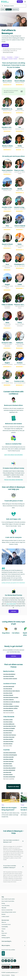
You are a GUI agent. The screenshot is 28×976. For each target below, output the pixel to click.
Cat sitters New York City (9, 726)
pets (3, 805)
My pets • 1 (8, 9)
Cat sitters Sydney (8, 721)
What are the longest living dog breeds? (9, 809)
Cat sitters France (7, 765)
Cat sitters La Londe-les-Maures (11, 701)
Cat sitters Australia (8, 757)
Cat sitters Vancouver (8, 737)
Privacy (13, 975)
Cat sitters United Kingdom (10, 755)
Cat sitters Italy (7, 772)
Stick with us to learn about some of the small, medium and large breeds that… (10, 815)
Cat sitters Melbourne (8, 724)
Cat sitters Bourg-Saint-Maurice (11, 691)
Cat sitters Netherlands (9, 770)
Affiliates (4, 935)
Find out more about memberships (13, 479)
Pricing (3, 903)
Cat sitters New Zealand (9, 768)
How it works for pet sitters (8, 901)
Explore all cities (13, 787)
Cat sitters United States (9, 752)
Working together (6, 937)
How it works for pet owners (8, 899)
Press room (4, 933)
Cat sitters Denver (7, 743)
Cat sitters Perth (7, 732)
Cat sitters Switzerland (9, 776)
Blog (3, 931)
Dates (2, 9)
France (16, 57)
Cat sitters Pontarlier (8, 676)
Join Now (20, 1)
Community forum (6, 924)
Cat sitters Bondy (7, 688)
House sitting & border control (9, 912)
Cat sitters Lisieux (7, 704)
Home (3, 57)
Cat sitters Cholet (7, 693)
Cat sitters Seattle (8, 739)
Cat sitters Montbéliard (9, 674)
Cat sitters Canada (8, 759)
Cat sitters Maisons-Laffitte (10, 708)
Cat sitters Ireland (7, 774)
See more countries (8, 779)
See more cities (7, 746)
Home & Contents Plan (7, 910)
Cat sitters (10, 57)
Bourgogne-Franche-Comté (9, 59)
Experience (15, 9)
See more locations (8, 712)
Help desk (4, 907)
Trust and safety (6, 905)
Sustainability (5, 926)
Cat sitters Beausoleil (8, 686)
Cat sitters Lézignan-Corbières (11, 706)
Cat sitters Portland (8, 741)
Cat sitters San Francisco (9, 735)
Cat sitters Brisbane (8, 730)
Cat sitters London (8, 719)
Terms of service (6, 975)
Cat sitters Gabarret (8, 699)
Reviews (3, 914)
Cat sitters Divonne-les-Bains (10, 697)
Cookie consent (5, 916)
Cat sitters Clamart (8, 695)
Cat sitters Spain (7, 763)
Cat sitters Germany (8, 761)
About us (4, 922)
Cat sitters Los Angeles (9, 728)
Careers (3, 929)
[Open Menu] (25, 1)
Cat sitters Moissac (8, 710)
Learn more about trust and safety (13, 455)
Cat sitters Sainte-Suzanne (10, 678)
